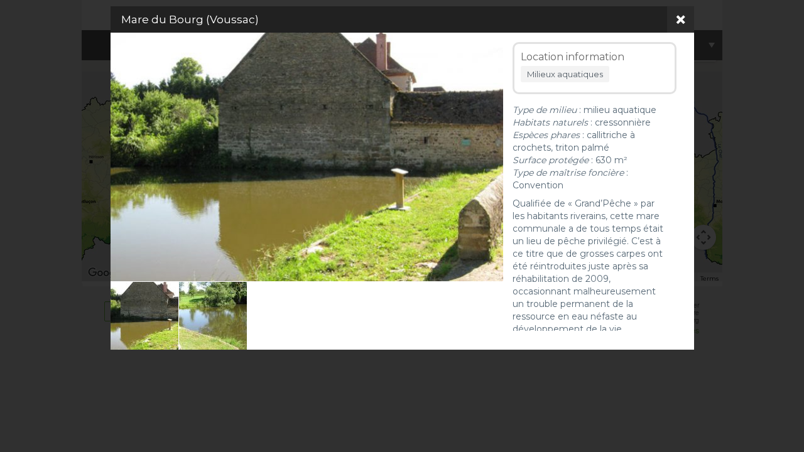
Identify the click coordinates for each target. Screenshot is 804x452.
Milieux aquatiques (565, 74)
